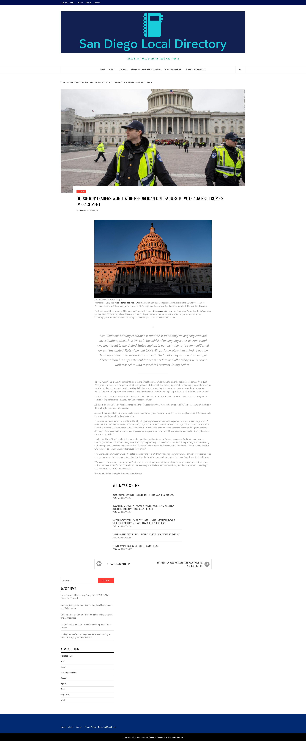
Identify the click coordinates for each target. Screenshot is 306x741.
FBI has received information (164, 311)
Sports (64, 683)
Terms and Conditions (107, 727)
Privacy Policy (90, 727)
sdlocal (82, 210)
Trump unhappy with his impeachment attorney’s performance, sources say (146, 534)
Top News (123, 69)
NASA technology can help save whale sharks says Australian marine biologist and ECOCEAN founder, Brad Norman (143, 507)
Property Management (195, 69)
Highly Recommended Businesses (146, 69)
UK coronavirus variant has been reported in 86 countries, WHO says (143, 494)
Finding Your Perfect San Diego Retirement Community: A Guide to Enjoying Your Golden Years (85, 636)
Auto (63, 661)
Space (63, 678)
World (112, 69)
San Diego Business (69, 672)
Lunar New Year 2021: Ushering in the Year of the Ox (135, 545)
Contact (97, 2)
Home (80, 2)
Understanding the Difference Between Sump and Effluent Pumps (86, 626)
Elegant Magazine (164, 737)
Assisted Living (67, 656)
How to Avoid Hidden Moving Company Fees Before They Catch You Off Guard (85, 597)
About (88, 2)
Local (63, 667)
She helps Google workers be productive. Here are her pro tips (180, 564)
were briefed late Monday (126, 302)
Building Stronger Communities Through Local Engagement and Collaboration (86, 606)
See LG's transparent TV (118, 563)
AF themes (178, 737)
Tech (63, 689)
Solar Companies (173, 69)
